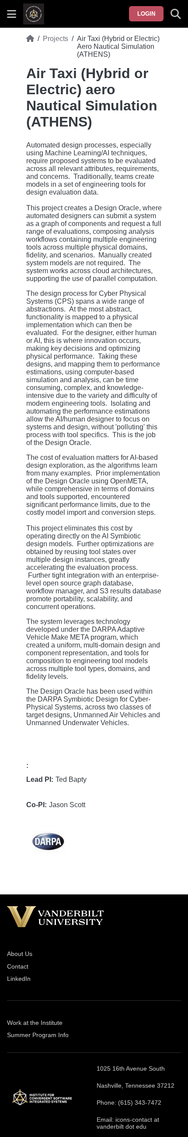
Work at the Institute (35, 1022)
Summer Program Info (38, 1034)
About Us (19, 953)
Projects (55, 38)
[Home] (30, 46)
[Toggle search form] (176, 14)
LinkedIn (19, 978)
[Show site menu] (11, 14)
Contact (17, 966)
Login (146, 13)
